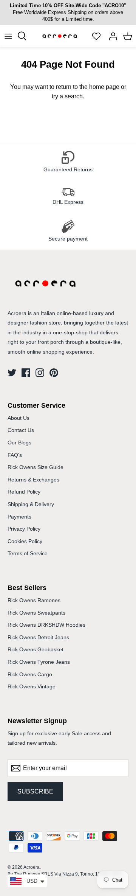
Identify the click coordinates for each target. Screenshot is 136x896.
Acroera (31, 867)
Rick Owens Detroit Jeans (38, 637)
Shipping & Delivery (31, 504)
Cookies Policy (25, 541)
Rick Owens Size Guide (35, 467)
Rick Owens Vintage (32, 686)
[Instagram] (40, 372)
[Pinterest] (53, 372)
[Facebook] (26, 372)
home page (104, 87)
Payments (19, 517)
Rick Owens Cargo (30, 674)
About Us (18, 418)
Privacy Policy (24, 529)
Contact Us (21, 430)
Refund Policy (24, 492)
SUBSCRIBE (35, 791)
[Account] (111, 36)
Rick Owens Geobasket (35, 649)
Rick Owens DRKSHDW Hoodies (46, 625)
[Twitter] (12, 372)
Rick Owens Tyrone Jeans (39, 662)
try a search (67, 96)
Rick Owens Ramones (34, 600)
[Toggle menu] (8, 36)
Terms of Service (28, 553)
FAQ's (15, 455)
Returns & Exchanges (33, 480)
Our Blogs (19, 442)
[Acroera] (60, 40)
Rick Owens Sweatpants (36, 613)
